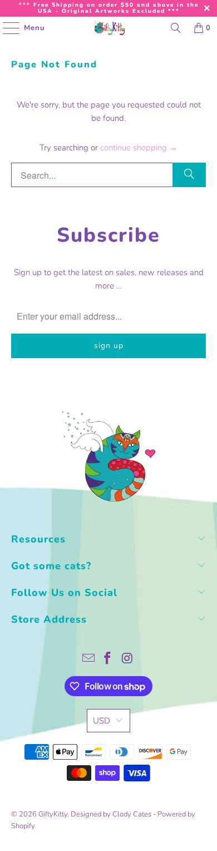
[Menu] (5, 28)
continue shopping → (138, 147)
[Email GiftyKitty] (88, 659)
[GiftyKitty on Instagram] (127, 659)
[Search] (175, 28)
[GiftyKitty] (109, 28)
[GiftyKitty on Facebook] (108, 659)
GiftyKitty (52, 814)
